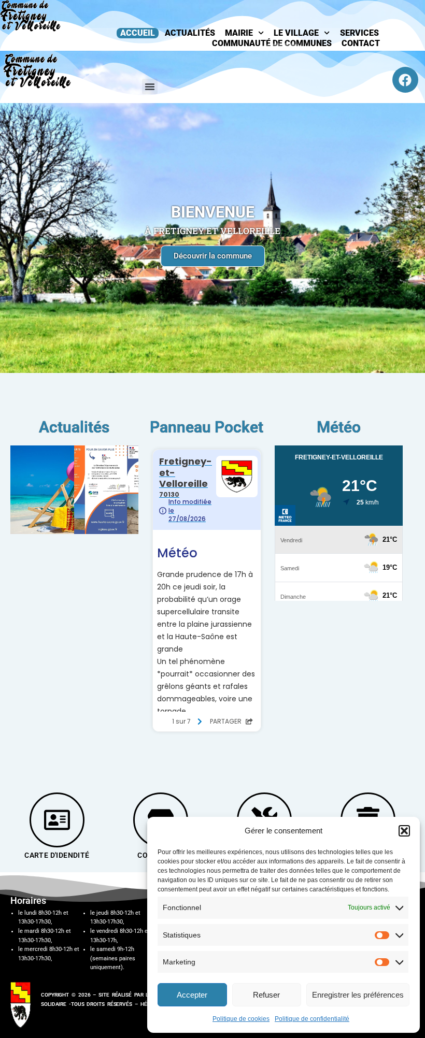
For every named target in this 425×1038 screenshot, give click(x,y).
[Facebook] (405, 80)
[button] (404, 831)
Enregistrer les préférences (358, 994)
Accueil (137, 33)
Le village (296, 33)
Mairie (239, 33)
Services (359, 33)
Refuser (266, 994)
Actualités (190, 33)
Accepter (192, 994)
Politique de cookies (241, 1018)
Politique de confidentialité (312, 1018)
